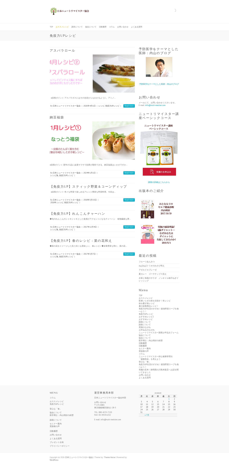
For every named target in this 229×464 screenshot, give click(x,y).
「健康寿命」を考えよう (150, 359)
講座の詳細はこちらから (159, 182)
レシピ (101, 105)
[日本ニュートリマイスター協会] (69, 11)
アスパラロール (62, 50)
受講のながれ (145, 327)
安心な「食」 (145, 361)
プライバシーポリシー (60, 446)
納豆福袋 (57, 117)
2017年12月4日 (90, 227)
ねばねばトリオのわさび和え (152, 265)
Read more (129, 105)
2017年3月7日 (89, 254)
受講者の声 (144, 351)
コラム (112, 27)
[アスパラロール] (92, 74)
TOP (51, 27)
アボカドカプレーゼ (148, 270)
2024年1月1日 (89, 172)
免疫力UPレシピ (112, 105)
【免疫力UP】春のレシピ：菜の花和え (81, 240)
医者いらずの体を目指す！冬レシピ (155, 300)
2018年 (53, 202)
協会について (90, 27)
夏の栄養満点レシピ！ (149, 306)
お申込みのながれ (147, 330)
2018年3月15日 (90, 200)
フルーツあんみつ (147, 261)
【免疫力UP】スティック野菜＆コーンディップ (88, 186)
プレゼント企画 (57, 442)
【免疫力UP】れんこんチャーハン (77, 213)
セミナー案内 (145, 348)
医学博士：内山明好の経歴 (151, 340)
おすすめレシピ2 (146, 316)
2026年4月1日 (89, 105)
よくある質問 (136, 27)
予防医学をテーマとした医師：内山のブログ (159, 84)
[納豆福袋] (92, 140)
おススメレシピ (62, 27)
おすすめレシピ (146, 319)
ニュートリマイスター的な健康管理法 (156, 356)
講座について (77, 27)
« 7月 (147, 415)
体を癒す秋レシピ (147, 303)
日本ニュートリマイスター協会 (67, 105)
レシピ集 (54, 175)
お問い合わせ (122, 27)
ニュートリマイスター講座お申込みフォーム (159, 332)
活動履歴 (102, 27)
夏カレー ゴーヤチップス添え (153, 274)
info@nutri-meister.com (155, 105)
